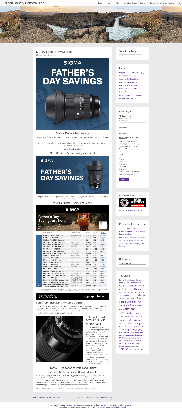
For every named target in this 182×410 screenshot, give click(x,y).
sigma (86, 388)
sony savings (133, 346)
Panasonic (123, 164)
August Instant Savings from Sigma (132, 237)
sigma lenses (93, 388)
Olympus (123, 166)
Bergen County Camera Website (162, 3)
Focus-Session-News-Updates (129, 171)
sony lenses (130, 343)
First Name (123, 127)
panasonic (139, 326)
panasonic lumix (123, 329)
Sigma (54, 388)
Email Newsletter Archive (128, 82)
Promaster (123, 169)
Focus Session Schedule (128, 89)
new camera (131, 317)
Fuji (121, 161)
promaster (133, 332)
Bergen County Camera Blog (23, 3)
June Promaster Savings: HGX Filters (47, 397)
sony (121, 337)
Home (100, 3)
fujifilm (122, 309)
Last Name (122, 133)
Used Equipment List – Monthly (129, 146)
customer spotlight (135, 292)
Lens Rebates (79, 388)
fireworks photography (130, 295)
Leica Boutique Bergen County (130, 95)
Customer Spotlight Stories (129, 79)
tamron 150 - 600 (134, 349)
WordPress (101, 407)
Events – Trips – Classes (128, 85)
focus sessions (131, 299)
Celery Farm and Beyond (128, 76)
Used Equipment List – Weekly (129, 144)
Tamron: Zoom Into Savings (129, 228)
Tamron (123, 348)
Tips (118, 3)
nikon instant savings (130, 323)
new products (129, 320)
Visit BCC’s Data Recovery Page (130, 210)
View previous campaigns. (127, 174)
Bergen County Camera (127, 280)
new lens (139, 317)
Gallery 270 (123, 92)
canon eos (132, 285)
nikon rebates (124, 326)
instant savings (66, 388)
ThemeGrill (122, 407)
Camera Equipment (44, 388)
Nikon (122, 154)
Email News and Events (127, 141)
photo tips (124, 332)
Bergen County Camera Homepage (132, 73)
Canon (122, 159)
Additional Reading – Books (134, 3)
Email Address (124, 120)
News (109, 3)
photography (135, 329)
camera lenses (135, 282)
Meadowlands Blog (126, 98)
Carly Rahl (53, 55)
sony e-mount (130, 340)
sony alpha (128, 338)
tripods (141, 349)
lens (72, 388)
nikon (138, 320)
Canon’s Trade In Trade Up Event (131, 240)
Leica (122, 152)
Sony (122, 157)
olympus (133, 326)
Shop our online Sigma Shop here (72, 149)
